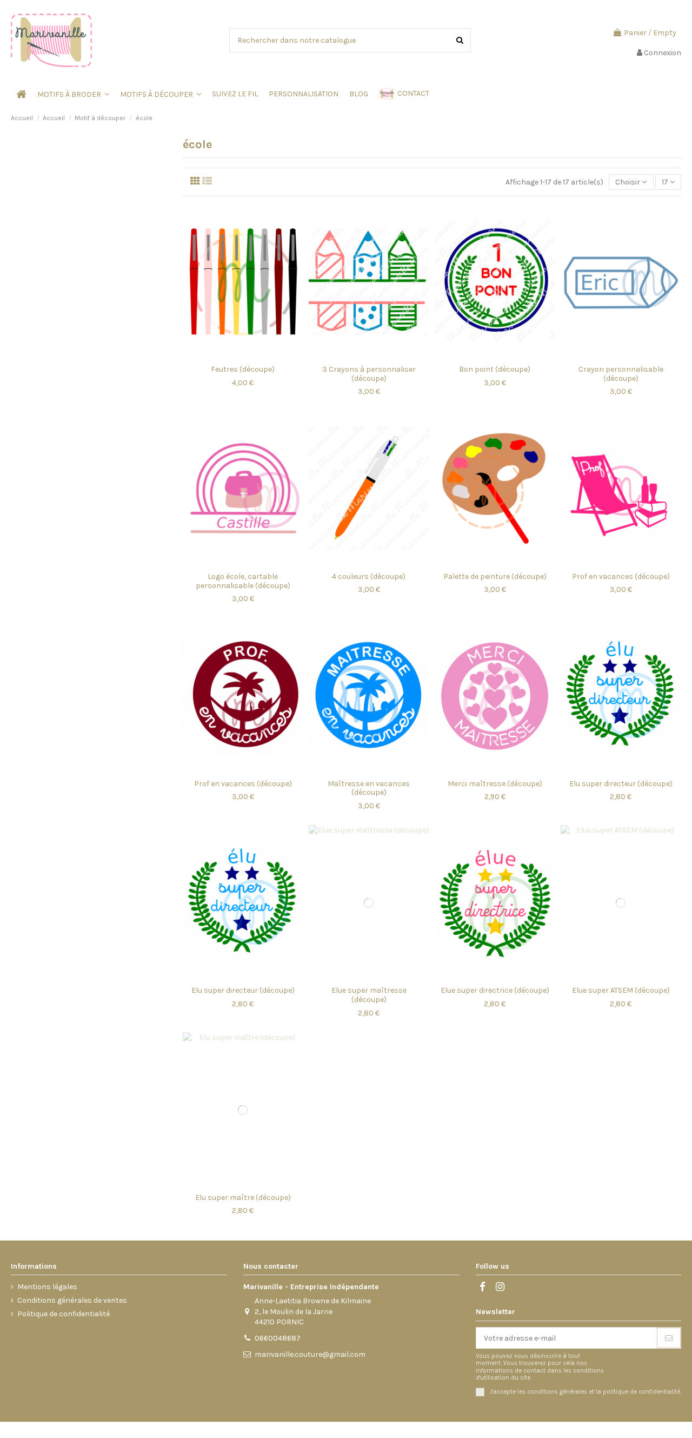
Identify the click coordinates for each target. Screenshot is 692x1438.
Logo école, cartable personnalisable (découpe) (243, 581)
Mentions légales (47, 1286)
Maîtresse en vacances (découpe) (369, 788)
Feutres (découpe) (243, 369)
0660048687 (278, 1338)
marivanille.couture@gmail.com (310, 1354)
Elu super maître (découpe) (243, 1197)
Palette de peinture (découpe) (495, 576)
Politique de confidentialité (63, 1313)
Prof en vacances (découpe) (621, 576)
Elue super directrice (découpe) (495, 990)
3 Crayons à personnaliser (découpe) (369, 374)
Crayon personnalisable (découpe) (620, 374)
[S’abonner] (669, 1338)
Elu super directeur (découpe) (621, 783)
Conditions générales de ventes (72, 1300)
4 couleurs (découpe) (368, 576)
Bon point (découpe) (494, 369)
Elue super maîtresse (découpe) (369, 995)
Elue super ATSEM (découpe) (621, 990)
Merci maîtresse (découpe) (495, 783)
